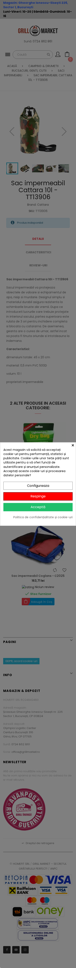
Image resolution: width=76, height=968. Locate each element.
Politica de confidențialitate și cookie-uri (43, 517)
